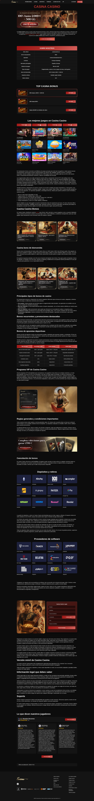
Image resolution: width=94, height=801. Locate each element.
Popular (23, 124)
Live (38, 124)
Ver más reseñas (47, 756)
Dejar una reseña (70, 719)
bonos (37, 212)
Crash (54, 124)
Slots (69, 124)
